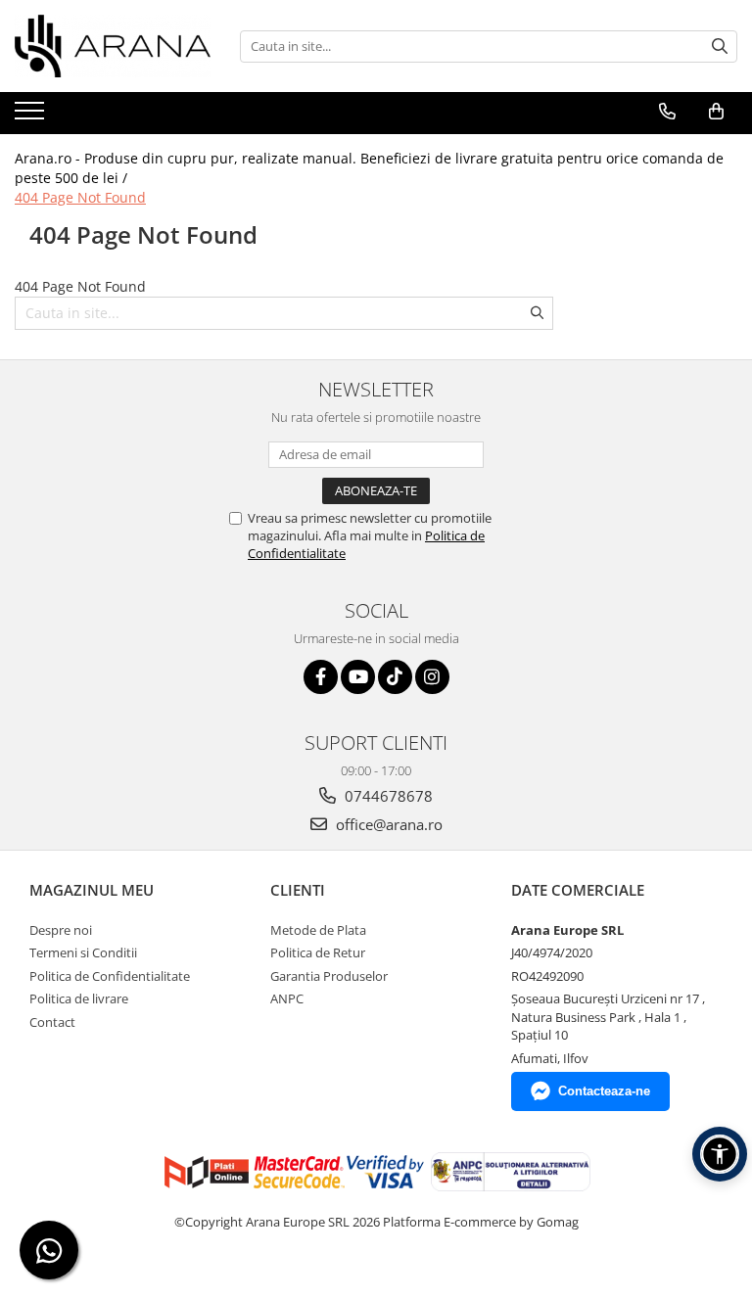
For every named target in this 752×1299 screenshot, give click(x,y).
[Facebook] (321, 677)
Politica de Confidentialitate (109, 976)
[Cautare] (719, 46)
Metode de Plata (318, 930)
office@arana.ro (387, 824)
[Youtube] (358, 677)
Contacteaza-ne (604, 1091)
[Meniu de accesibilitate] (719, 1154)
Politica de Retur (317, 952)
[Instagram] (432, 677)
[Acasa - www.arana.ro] (113, 46)
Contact (52, 1022)
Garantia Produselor (329, 976)
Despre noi (60, 930)
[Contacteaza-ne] (667, 111)
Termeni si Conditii (83, 952)
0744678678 (387, 796)
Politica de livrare (78, 998)
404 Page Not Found (80, 197)
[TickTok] (395, 677)
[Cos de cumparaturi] (716, 111)
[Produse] (32, 116)
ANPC (287, 998)
